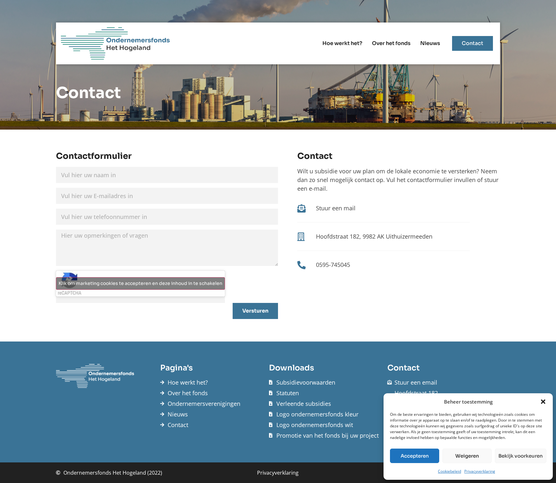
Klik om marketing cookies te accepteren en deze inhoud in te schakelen (140, 283)
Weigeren (467, 456)
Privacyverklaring (479, 471)
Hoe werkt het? (342, 43)
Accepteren (415, 456)
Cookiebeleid (449, 471)
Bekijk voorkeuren (520, 456)
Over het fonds (391, 43)
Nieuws (430, 43)
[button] (543, 401)
